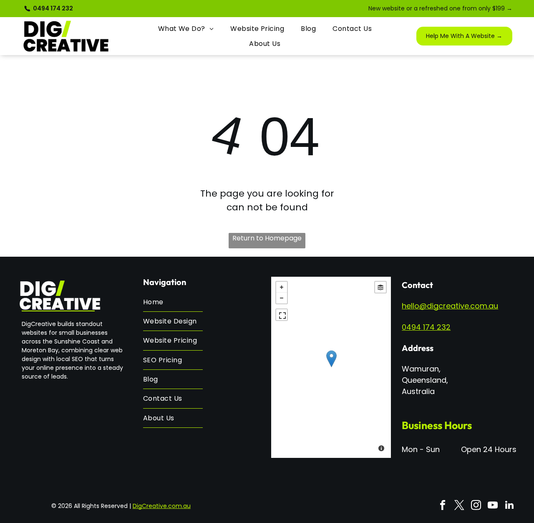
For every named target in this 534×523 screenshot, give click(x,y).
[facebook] (442, 506)
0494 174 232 (426, 327)
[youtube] (492, 506)
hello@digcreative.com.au (450, 306)
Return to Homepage (267, 238)
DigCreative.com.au (162, 506)
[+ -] (331, 367)
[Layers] (380, 287)
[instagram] (476, 506)
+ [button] (281, 287)
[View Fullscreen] (281, 314)
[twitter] (459, 506)
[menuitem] (186, 28)
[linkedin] (509, 506)
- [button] (281, 298)
